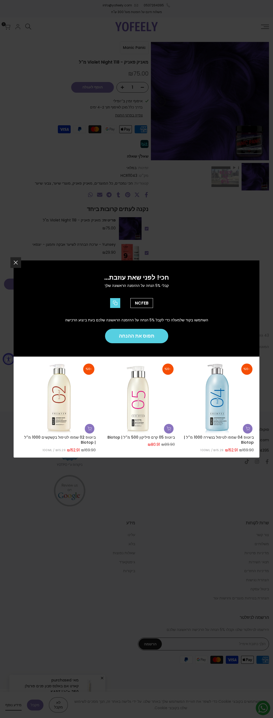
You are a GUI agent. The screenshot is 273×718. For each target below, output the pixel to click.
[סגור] (15, 262)
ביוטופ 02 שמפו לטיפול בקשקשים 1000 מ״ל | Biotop (60, 440)
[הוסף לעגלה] (247, 429)
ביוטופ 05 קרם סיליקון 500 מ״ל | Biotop (141, 437)
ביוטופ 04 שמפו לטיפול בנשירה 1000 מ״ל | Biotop (219, 440)
